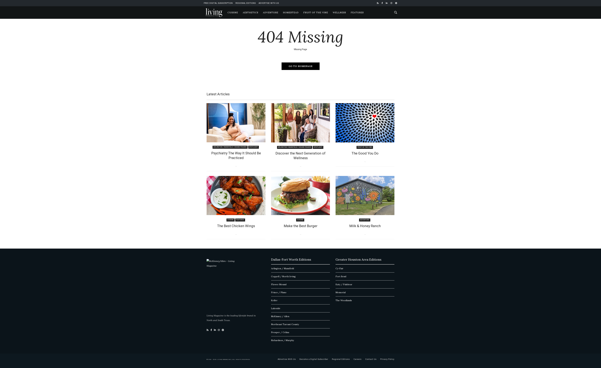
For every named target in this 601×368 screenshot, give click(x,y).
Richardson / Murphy (282, 340)
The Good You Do (365, 153)
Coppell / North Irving (283, 276)
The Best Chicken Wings (236, 226)
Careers (358, 359)
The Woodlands (344, 300)
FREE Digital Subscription (218, 3)
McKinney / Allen (280, 316)
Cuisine (233, 12)
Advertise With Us (269, 3)
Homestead (291, 12)
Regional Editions (246, 3)
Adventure (270, 12)
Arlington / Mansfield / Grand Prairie (230, 147)
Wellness (339, 12)
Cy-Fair (339, 268)
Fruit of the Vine (315, 12)
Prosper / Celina (280, 332)
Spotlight (253, 147)
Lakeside (275, 308)
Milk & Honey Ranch (365, 226)
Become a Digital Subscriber (314, 359)
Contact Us (371, 359)
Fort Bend (341, 276)
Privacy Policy (387, 359)
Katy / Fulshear (344, 284)
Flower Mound (278, 284)
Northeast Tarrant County (285, 324)
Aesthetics (250, 12)
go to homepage (301, 66)
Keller (274, 300)
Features (357, 12)
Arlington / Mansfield (282, 268)
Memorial (341, 292)
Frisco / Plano (278, 292)
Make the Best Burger (300, 226)
